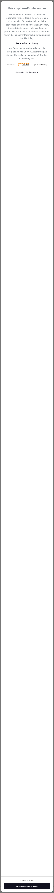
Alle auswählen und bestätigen (27, 886)
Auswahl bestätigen (27, 880)
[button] (27, 72)
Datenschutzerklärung (27, 43)
